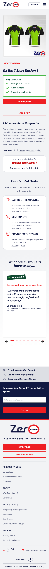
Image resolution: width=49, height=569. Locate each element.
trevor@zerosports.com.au (36, 550)
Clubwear (7, 481)
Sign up (24, 410)
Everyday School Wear (12, 476)
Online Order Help (25, 454)
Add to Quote (24, 101)
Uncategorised (11, 63)
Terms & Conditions (11, 540)
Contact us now (17, 168)
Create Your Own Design (13, 523)
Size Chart (25, 113)
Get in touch (24, 447)
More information (18, 245)
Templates (7, 514)
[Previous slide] (6, 341)
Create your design (25, 233)
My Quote (34, 5)
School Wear (8, 472)
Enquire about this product (30, 150)
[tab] (12, 340)
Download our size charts (21, 228)
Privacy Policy (9, 535)
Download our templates (21, 211)
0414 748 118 (10, 550)
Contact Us (7, 498)
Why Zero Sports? (10, 493)
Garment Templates (25, 199)
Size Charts (19, 216)
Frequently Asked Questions (15, 509)
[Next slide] (42, 341)
